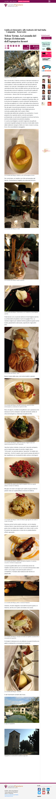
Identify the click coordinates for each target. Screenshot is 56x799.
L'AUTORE (6, 1)
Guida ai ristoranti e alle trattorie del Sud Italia (25, 30)
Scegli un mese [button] (46, 38)
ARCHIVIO (14, 1)
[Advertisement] (28, 18)
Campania (10, 32)
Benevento (21, 32)
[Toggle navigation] (44, 1)
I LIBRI (10, 1)
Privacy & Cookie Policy (9, 794)
